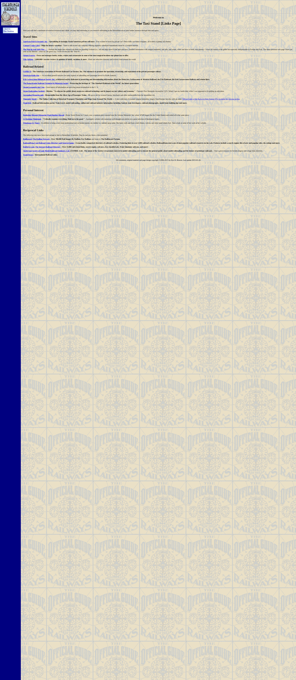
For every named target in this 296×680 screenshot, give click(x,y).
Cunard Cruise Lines (31, 45)
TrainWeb (27, 103)
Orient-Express (29, 55)
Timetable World (29, 99)
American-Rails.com (31, 75)
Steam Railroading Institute (34, 91)
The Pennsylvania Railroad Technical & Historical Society (45, 83)
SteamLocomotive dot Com (33, 87)
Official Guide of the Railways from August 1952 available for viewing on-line (211, 99)
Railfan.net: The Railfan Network (36, 139)
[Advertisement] (10, 70)
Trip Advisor (28, 59)
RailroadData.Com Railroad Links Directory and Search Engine (48, 143)
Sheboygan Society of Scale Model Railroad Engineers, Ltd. (46, 151)
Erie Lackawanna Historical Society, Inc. (39, 79)
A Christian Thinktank (32, 119)
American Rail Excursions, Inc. (35, 42)
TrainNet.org (28, 155)
